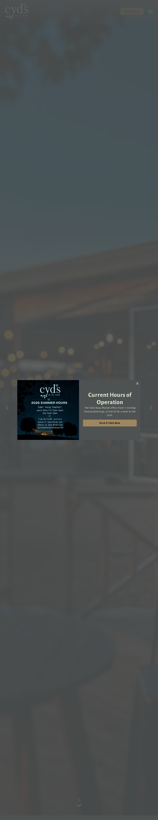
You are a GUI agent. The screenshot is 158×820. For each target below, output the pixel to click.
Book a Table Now (110, 423)
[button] (137, 383)
